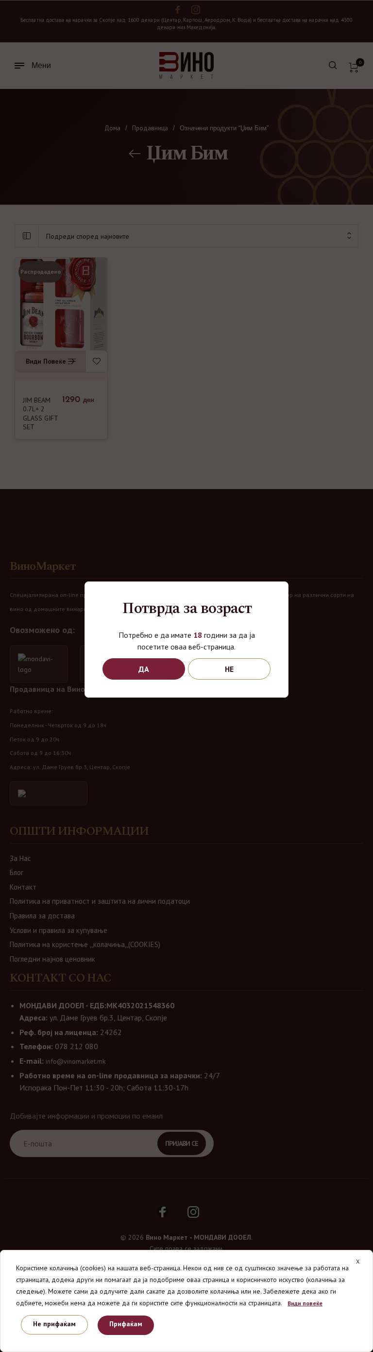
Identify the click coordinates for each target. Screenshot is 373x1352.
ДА (143, 669)
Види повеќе (305, 1303)
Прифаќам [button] (125, 1323)
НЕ (229, 669)
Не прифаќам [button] (54, 1323)
